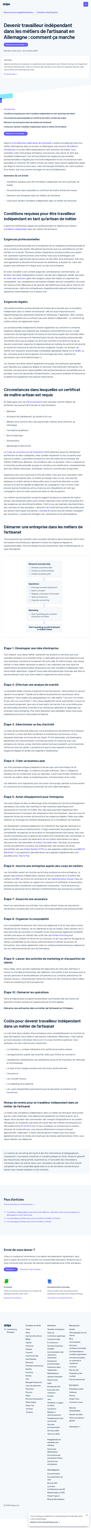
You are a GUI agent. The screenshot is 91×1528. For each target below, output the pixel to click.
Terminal (29, 1409)
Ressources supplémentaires (18, 12)
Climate (29, 1349)
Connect (29, 1352)
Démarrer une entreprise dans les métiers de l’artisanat (27, 122)
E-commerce (52, 1342)
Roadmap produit (76, 1389)
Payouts (29, 1392)
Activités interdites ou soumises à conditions (77, 1360)
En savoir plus (10, 74)
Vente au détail (53, 1434)
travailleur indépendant (15, 229)
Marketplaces (53, 1373)
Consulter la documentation (59, 1298)
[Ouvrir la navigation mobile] (85, 4)
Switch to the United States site (44, 1522)
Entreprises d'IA (53, 1386)
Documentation (53, 1473)
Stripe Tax (30, 1405)
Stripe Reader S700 (34, 849)
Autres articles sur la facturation (18, 1204)
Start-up (50, 1332)
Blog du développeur (55, 1499)
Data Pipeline (31, 1359)
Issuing (28, 1375)
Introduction (9, 109)
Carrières (73, 1392)
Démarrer (10, 1269)
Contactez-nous (76, 1402)
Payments (30, 1389)
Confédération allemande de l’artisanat (31, 143)
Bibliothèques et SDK (56, 1492)
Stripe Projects (53, 1496)
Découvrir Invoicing (12, 1298)
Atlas (28, 1332)
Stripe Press (74, 1399)
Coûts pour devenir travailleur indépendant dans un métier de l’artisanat (35, 126)
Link (27, 1379)
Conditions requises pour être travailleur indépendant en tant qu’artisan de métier (39, 113)
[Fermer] (86, 1516)
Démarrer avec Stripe (15, 44)
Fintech (50, 1396)
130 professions (34, 401)
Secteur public (53, 1430)
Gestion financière (55, 1376)
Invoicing (29, 1372)
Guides (72, 1329)
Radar (28, 1395)
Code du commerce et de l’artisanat (25, 452)
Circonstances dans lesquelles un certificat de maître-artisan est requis (35, 118)
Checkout (30, 1346)
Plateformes (52, 1380)
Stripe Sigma (31, 1402)
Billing (28, 1339)
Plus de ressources (77, 1379)
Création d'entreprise (47, 12)
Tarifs (28, 1329)
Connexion (73, 1426)
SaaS (49, 1383)
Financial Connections (34, 1365)
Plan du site (74, 1370)
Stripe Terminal (44, 842)
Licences (73, 1366)
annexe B (44, 510)
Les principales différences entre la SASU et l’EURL (29, 1221)
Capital (28, 1342)
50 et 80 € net (28, 1126)
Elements (29, 1362)
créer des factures (16, 278)
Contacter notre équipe (30, 1269)
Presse (72, 1395)
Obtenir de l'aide (76, 1414)
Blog (71, 1339)
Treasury (29, 1412)
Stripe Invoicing (60, 935)
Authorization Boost (34, 1336)
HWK (17, 878)
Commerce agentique (56, 1336)
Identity (29, 1369)
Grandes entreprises (55, 1329)
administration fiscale (62, 878)
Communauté (74, 1342)
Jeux (49, 1399)
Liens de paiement (33, 1385)
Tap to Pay (24, 855)
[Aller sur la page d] (6, 1325)
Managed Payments (34, 1382)
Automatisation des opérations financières (55, 1355)
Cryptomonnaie (32, 1356)
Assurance (51, 1409)
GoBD (78, 350)
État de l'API (52, 1483)
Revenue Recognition (34, 1399)
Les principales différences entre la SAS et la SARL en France (33, 1218)
